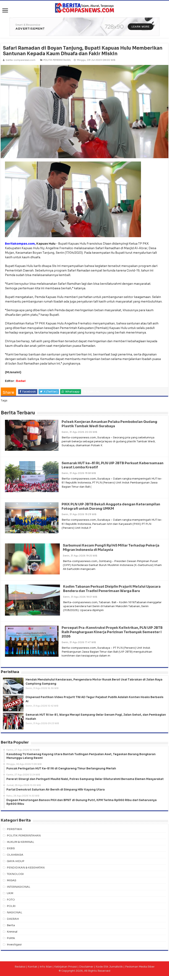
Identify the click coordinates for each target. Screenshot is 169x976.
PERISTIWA (14, 829)
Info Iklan (46, 966)
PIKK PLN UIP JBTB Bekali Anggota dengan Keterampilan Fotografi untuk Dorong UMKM (111, 506)
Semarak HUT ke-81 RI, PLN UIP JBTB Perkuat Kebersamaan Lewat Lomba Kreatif (112, 465)
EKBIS (11, 848)
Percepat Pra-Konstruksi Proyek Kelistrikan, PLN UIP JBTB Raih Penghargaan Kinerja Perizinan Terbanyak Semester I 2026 (112, 632)
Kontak (32, 966)
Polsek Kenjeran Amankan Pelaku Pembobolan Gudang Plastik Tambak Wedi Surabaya (109, 424)
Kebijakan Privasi (65, 966)
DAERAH (13, 919)
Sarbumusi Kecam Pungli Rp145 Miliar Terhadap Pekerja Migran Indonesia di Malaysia (111, 547)
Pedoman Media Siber (140, 966)
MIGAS (11, 880)
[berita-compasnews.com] (84, 8)
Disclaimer (86, 966)
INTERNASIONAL (18, 887)
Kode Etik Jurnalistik (109, 966)
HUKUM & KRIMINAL (20, 842)
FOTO (11, 899)
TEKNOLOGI (15, 874)
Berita (11, 925)
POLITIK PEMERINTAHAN (56, 60)
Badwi (21, 381)
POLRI (11, 906)
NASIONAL (14, 912)
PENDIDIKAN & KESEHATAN (26, 867)
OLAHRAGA (15, 854)
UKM (10, 893)
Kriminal (12, 931)
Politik (11, 938)
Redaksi (20, 966)
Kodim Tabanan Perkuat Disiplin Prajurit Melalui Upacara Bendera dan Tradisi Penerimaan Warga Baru (112, 588)
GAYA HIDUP (15, 861)
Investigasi (14, 944)
